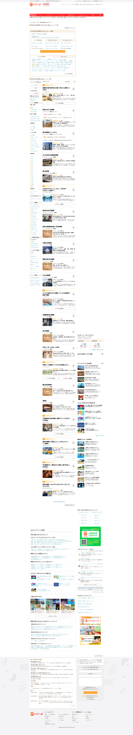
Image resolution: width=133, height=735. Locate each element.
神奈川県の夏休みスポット (37, 559)
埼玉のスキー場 (41, 677)
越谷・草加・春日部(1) (66, 42)
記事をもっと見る (53, 616)
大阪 (67, 17)
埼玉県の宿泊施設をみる (59, 501)
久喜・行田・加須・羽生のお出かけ (56, 542)
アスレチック (49, 64)
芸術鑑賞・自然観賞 (34, 262)
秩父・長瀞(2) (35, 46)
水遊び (53, 635)
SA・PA (65, 69)
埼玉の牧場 (58, 662)
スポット (33, 15)
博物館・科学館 (50, 62)
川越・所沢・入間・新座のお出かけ (39, 539)
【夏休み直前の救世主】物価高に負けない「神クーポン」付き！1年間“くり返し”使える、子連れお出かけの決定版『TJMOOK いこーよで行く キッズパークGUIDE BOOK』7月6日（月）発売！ (56, 697)
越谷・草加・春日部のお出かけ (38, 541)
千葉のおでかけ (34, 550)
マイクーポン (78, 1)
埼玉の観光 (68, 662)
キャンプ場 (45, 60)
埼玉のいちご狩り (64, 677)
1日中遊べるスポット (99, 4)
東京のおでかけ (42, 550)
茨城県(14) (58, 37)
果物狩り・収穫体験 (68, 60)
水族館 (64, 59)
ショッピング (53, 67)
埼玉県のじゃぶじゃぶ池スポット (53, 566)
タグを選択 (36, 93)
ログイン (101, 1)
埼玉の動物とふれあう (49, 666)
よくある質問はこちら (90, 697)
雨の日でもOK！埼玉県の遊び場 (85, 603)
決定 (53, 51)
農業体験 (39, 62)
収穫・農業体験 (42, 635)
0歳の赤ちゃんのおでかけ (84, 512)
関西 (65, 17)
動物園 (49, 59)
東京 (42, 17)
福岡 (85, 17)
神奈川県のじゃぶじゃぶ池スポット (39, 568)
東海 (53, 17)
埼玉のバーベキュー (46, 662)
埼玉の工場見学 (34, 666)
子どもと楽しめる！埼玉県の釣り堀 (85, 609)
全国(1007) (33, 33)
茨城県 (82, 587)
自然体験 (32, 252)
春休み (80, 4)
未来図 (87, 716)
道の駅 (65, 67)
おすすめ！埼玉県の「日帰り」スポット (86, 598)
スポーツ (32, 254)
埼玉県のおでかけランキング (51, 627)
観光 (69, 67)
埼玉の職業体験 (63, 666)
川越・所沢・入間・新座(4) (37, 42)
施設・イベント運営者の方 (50, 714)
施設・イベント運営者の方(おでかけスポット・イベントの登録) (49, 688)
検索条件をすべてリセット (70, 27)
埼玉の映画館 (49, 674)
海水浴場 (45, 65)
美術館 (33, 64)
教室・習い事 (60, 67)
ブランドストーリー (89, 714)
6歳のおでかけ (84, 520)
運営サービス (74, 718)
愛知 (55, 17)
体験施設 (67, 62)
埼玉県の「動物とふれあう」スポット (86, 601)
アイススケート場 (36, 67)
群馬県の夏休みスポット (59, 556)
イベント (40, 15)
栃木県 (85, 587)
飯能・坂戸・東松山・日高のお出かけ (39, 542)
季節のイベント (33, 264)
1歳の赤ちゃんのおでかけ (97, 512)
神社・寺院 (43, 64)
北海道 (36, 17)
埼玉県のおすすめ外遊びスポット (85, 612)
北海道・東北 (32, 17)
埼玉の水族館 (70, 674)
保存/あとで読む (87, 1)
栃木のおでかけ (49, 549)
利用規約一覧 (47, 716)
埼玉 (50, 17)
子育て (93, 15)
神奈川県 (90, 589)
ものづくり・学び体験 (34, 266)
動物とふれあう (92, 4)
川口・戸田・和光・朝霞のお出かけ (64, 541)
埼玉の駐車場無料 (51, 669)
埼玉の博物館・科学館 (57, 674)
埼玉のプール (63, 662)
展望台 (71, 62)
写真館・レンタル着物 (43, 70)
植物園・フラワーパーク (37, 60)
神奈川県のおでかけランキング (51, 629)
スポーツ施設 (56, 64)
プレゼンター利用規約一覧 (63, 714)
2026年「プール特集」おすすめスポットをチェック (35, 281)
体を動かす (48, 635)
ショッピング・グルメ (34, 258)
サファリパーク (55, 59)
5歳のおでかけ (97, 517)
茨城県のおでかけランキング (52, 626)
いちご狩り (34, 62)
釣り (57, 60)
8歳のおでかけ (84, 523)
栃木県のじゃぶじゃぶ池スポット (53, 564)
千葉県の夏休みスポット (48, 557)
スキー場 (63, 65)
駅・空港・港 (35, 70)
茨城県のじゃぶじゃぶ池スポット (38, 564)
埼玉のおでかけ (65, 549)
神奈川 (45, 17)
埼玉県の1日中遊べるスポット (84, 606)
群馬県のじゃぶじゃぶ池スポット (38, 566)
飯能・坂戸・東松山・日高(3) (67, 46)
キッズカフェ (60, 69)
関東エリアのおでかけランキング (38, 626)
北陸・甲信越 (59, 17)
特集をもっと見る (99, 435)
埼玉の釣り (53, 662)
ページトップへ (99, 655)
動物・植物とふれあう (47, 634)
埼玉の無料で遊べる (43, 669)
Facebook (47, 722)
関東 (40, 17)
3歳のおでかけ (97, 515)
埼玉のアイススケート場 (49, 677)
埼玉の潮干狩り (58, 677)
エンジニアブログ (75, 722)
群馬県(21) (48, 37)
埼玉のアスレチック (59, 669)
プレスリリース (89, 720)
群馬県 (89, 587)
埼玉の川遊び (33, 670)
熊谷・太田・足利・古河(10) (52, 48)
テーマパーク (44, 59)
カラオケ (45, 69)
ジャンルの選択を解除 (68, 73)
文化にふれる (64, 634)
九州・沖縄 (81, 17)
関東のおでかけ (34, 549)
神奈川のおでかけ (50, 550)
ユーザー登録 (33, 688)
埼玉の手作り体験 (40, 666)
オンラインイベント (50, 15)
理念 (73, 716)
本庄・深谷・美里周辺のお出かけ (54, 544)
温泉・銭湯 (50, 65)
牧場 (61, 59)
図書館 (37, 65)
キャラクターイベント (34, 272)
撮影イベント (32, 260)
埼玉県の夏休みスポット (36, 557)
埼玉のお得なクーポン (35, 669)
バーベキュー (52, 60)
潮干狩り (44, 62)
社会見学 (57, 62)
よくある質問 (60, 716)
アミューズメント (52, 69)
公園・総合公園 (63, 64)
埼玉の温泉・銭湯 (34, 677)
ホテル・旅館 (57, 65)
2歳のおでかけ (84, 515)
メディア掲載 (60, 720)
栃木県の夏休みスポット (48, 556)
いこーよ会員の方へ (90, 699)
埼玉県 (93, 587)
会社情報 (87, 718)
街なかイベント (33, 268)
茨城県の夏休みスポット (36, 556)
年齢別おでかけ (71, 15)
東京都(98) (34, 37)
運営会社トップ (75, 714)
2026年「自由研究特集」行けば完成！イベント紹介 (35, 284)
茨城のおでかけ (42, 549)
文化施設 (38, 64)
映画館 (69, 64)
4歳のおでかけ (84, 517)
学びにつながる (56, 634)
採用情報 (74, 720)
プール (41, 65)
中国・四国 (76, 17)
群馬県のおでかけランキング (37, 627)
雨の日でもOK (85, 4)
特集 (100, 15)
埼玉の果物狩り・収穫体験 (36, 678)
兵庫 (71, 17)
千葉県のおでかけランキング (64, 627)
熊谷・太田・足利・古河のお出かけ (39, 544)
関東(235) (40, 33)
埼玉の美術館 (64, 674)
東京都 (100, 587)
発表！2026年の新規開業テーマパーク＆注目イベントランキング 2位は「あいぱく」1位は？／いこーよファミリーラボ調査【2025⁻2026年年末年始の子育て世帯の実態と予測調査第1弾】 (56, 702)
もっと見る (72, 705)
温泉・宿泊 (58, 635)
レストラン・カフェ (45, 67)
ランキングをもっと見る (98, 591)
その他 (63, 70)
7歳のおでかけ (97, 520)
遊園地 (39, 59)
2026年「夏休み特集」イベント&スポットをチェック (35, 278)
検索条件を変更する (70, 505)
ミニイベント (32, 270)
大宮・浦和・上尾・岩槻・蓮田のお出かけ (56, 539)
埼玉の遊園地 (33, 662)
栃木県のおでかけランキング (66, 626)
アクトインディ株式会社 (86, 712)
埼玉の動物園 (39, 662)
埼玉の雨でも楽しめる (35, 674)
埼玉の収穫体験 (57, 666)
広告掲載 (46, 718)
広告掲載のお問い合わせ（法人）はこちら (90, 688)
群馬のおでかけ (57, 549)
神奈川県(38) (38, 37)
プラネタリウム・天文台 (37, 69)
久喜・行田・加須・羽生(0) (37, 48)
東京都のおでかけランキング (37, 629)
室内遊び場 (34, 59)
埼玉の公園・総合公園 (68, 669)
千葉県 (97, 587)
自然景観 (61, 60)
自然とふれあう (34, 635)
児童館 (33, 65)
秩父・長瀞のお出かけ (50, 541)
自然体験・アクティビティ (55, 70)
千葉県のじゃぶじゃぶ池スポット (38, 567)
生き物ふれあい (33, 256)
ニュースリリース (48, 720)
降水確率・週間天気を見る (97, 349)
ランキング (61, 15)
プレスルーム (60, 718)
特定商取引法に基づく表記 (50, 724)
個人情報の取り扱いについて (90, 687)
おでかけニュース (83, 15)
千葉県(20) (44, 37)
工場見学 (62, 62)
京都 (69, 17)
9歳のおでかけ (97, 523)
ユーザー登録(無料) (94, 1)
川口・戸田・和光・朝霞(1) (52, 46)
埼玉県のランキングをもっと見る (90, 584)
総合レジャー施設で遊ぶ (36, 634)
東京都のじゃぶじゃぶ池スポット (53, 567)
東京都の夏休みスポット (59, 557)
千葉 (47, 17)
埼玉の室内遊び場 (43, 674)
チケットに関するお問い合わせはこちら (90, 695)
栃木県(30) (53, 37)
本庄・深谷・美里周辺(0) (66, 48)
